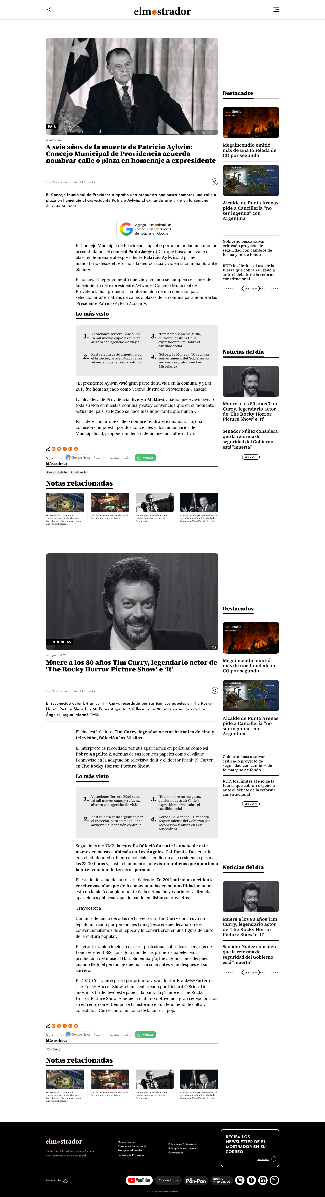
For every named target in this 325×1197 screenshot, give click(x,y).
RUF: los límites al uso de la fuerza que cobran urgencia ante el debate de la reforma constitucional (249, 272)
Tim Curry (53, 1049)
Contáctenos (175, 1152)
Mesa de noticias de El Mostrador (73, 182)
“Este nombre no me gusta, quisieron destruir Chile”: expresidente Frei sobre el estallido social (179, 340)
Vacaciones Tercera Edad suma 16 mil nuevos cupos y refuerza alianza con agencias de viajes (116, 338)
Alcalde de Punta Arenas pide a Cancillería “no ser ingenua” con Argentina (250, 210)
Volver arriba (53, 1180)
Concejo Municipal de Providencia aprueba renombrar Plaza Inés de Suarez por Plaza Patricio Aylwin (198, 518)
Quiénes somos (127, 1142)
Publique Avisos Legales (182, 1148)
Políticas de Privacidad (131, 1154)
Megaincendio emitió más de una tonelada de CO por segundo (249, 150)
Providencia (79, 472)
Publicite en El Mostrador (183, 1144)
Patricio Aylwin (57, 472)
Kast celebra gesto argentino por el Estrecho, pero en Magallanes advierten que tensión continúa (117, 358)
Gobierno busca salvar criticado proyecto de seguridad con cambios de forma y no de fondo (247, 248)
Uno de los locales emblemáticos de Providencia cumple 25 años (109, 517)
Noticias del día (243, 351)
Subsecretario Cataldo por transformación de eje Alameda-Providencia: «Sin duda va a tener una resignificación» (63, 519)
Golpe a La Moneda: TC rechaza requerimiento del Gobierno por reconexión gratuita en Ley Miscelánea (184, 360)
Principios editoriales (130, 1150)
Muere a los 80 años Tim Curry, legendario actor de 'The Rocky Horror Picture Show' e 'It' (250, 411)
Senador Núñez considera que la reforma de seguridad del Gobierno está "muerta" (250, 439)
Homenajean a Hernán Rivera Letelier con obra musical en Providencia (151, 518)
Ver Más (249, 288)
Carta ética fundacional (132, 1146)
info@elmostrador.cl (75, 1155)
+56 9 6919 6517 (54, 1155)
